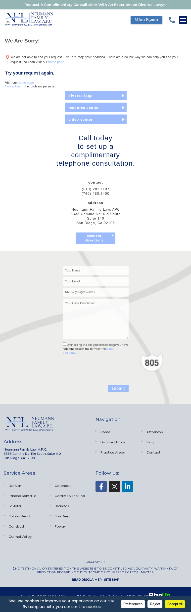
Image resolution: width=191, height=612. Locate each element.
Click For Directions (94, 238)
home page (56, 62)
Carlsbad (16, 526)
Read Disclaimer (87, 579)
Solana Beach (20, 516)
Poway (60, 526)
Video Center (80, 119)
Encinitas (62, 506)
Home (105, 432)
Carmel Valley (20, 536)
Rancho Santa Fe (22, 496)
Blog (150, 442)
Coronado (63, 485)
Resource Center (83, 108)
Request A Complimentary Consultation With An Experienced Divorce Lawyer (95, 4)
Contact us (13, 86)
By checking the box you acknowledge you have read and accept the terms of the (95, 349)
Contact (153, 452)
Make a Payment (146, 20)
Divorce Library (112, 442)
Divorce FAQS (80, 96)
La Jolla (15, 506)
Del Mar (15, 485)
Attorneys (154, 432)
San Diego (63, 516)
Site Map (111, 579)
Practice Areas (112, 452)
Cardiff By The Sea (70, 496)
